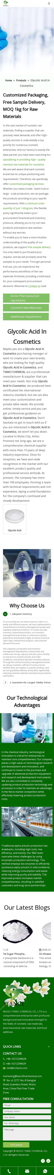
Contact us (34, 286)
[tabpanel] (27, 573)
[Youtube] (48, 1161)
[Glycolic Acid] (14, 515)
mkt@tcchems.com (17, 1068)
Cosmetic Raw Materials (25, 307)
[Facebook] (43, 1161)
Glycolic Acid (14, 530)
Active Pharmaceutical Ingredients (24, 298)
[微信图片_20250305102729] (13, 995)
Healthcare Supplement (25, 316)
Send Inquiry (16, 1144)
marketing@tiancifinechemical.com (22, 1076)
